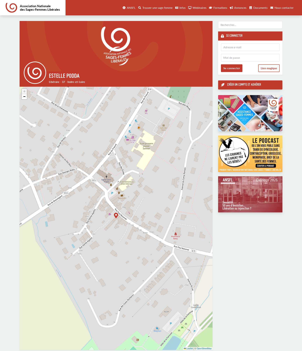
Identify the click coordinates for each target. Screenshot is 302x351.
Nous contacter (284, 7)
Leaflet (189, 348)
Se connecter (231, 68)
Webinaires (199, 7)
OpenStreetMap (204, 348)
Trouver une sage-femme (157, 7)
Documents (260, 7)
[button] (116, 215)
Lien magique (269, 68)
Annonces (240, 7)
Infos (182, 7)
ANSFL (131, 7)
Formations (220, 7)
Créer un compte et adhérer (244, 84)
